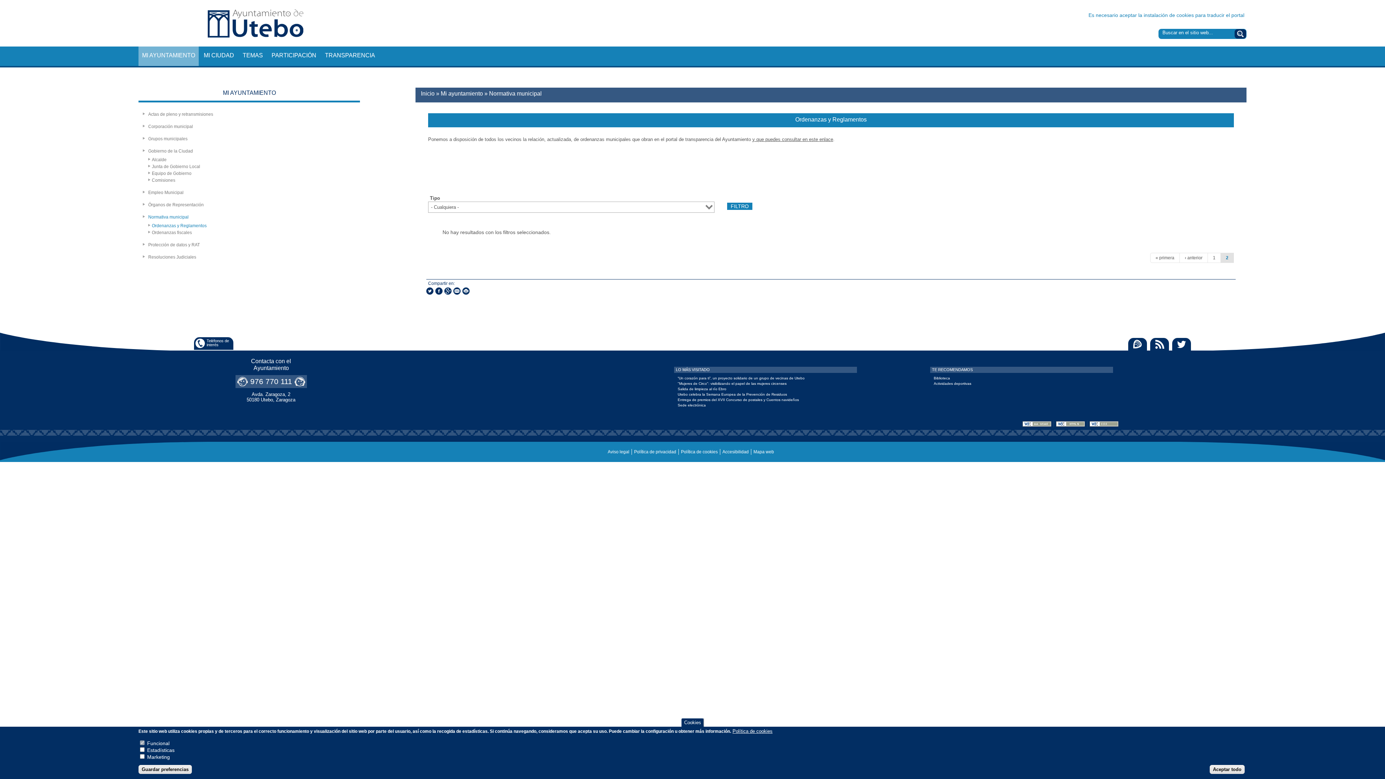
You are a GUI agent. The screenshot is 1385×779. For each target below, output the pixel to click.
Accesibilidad (735, 451)
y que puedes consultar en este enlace (792, 139)
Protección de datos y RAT (174, 244)
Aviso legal (618, 451)
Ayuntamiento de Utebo (255, 23)
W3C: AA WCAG (1037, 424)
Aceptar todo (1227, 769)
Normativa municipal (168, 217)
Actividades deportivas (952, 384)
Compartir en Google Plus (448, 291)
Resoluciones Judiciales (172, 257)
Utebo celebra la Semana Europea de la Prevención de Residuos (732, 394)
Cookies (692, 722)
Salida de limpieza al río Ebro (702, 389)
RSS (1159, 344)
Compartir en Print (466, 291)
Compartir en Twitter (430, 291)
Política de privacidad (655, 451)
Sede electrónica (692, 405)
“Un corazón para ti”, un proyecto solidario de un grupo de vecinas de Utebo (741, 378)
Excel (1199, 181)
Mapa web (763, 451)
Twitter (1181, 344)
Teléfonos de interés (218, 343)
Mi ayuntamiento (168, 55)
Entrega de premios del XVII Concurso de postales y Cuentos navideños (738, 400)
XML (1213, 181)
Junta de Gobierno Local (176, 166)
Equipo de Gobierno (172, 173)
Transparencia (350, 55)
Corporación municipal (170, 126)
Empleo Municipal (166, 192)
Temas (253, 55)
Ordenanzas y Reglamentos (179, 225)
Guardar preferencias (165, 769)
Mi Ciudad (219, 55)
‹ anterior (1193, 257)
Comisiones (163, 180)
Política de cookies (699, 451)
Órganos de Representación (176, 204)
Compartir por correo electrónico (457, 291)
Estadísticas (161, 750)
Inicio (428, 94)
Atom (1137, 344)
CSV (1186, 181)
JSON (1227, 181)
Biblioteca (942, 378)
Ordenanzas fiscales (172, 232)
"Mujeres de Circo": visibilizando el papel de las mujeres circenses (732, 384)
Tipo (435, 198)
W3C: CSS (1104, 424)
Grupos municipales (168, 138)
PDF (1172, 181)
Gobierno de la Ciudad (170, 151)
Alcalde (159, 159)
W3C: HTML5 (1070, 424)
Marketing (158, 757)
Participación (294, 55)
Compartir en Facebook (439, 291)
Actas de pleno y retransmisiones (180, 114)
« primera (1165, 257)
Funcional (158, 744)
